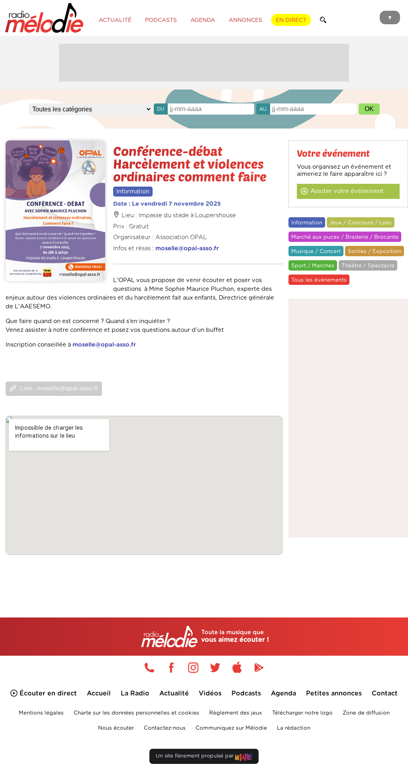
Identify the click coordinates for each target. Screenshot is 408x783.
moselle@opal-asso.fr (187, 248)
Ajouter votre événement (347, 191)
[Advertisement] (204, 62)
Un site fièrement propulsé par (195, 756)
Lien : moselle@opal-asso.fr (59, 389)
